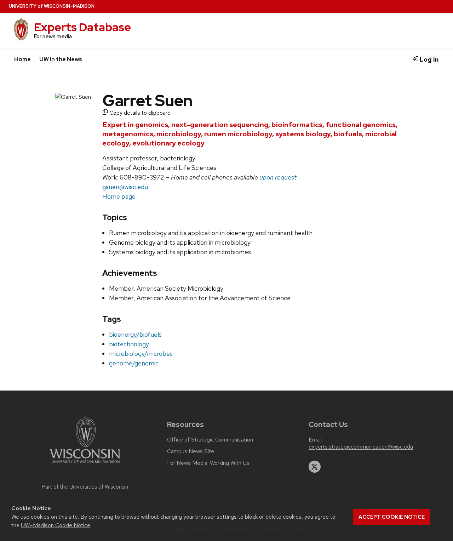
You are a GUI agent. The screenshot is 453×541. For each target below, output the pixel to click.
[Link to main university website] (85, 464)
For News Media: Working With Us (208, 463)
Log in (428, 59)
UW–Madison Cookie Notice (55, 525)
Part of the (85, 486)
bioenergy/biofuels (135, 334)
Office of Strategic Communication (210, 439)
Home (22, 59)
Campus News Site (190, 451)
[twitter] (315, 467)
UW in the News (60, 59)
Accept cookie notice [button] (392, 516)
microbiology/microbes (141, 353)
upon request (278, 177)
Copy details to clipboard (139, 112)
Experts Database (82, 27)
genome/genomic (134, 363)
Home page (119, 196)
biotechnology (129, 344)
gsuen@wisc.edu (125, 187)
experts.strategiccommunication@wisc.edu (361, 446)
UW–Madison (51, 6)
